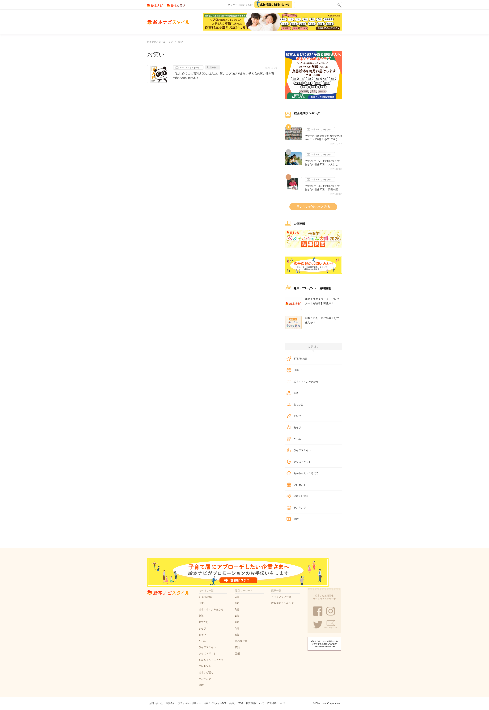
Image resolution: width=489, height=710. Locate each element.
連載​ (296, 519)
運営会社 (170, 703)
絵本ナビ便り (301, 496)
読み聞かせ (241, 641)
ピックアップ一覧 (281, 596)
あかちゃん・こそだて (306, 473)
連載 (214, 67)
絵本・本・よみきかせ (189, 67)
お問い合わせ (156, 703)
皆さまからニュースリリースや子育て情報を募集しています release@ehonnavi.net (324, 643)
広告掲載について (276, 703)
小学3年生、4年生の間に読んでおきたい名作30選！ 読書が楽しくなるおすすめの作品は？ (322, 188)
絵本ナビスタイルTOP (215, 703)
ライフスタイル (302, 450)
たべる (297, 438)
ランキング (300, 507)
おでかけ (299, 404)
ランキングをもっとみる (313, 206)
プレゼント (300, 484)
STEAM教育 (300, 358)
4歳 (237, 622)
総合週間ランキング (282, 603)
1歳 (237, 603)
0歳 (237, 596)
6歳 (237, 634)
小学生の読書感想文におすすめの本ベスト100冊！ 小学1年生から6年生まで (323, 137)
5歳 (237, 628)
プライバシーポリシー (189, 703)
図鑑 (237, 653)
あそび (297, 427)
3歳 (237, 615)
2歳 (237, 609)
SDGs (297, 370)
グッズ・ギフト (302, 461)
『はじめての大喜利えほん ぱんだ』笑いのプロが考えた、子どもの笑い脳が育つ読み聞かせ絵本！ (223, 75)
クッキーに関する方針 (240, 4)
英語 (296, 393)
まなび (297, 416)
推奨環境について (255, 703)
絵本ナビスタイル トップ (160, 41)
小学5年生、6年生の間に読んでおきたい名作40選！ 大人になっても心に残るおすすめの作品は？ (323, 162)
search (338, 4)
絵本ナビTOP (236, 703)
